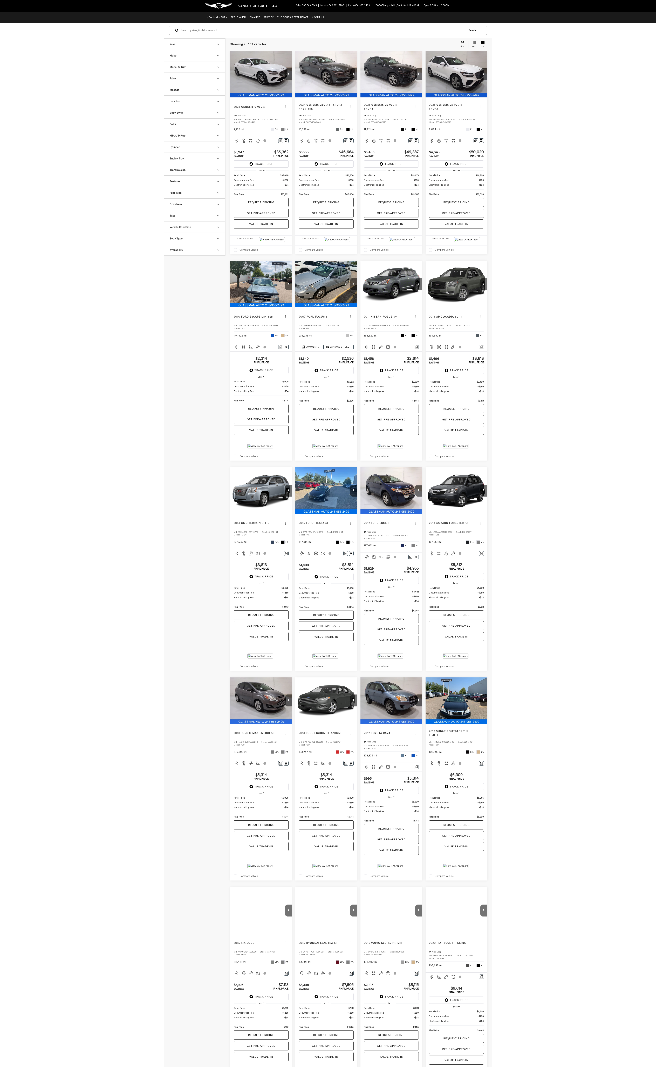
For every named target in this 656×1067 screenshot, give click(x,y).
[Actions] (286, 107)
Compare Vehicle (249, 249)
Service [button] (269, 17)
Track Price (263, 164)
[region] (261, 185)
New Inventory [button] (217, 17)
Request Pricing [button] (261, 202)
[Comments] (280, 140)
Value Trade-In (261, 224)
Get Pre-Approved (261, 213)
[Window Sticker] (286, 140)
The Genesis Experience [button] (293, 17)
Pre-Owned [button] (238, 17)
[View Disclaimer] (265, 140)
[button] (288, 74)
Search (472, 30)
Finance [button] (255, 17)
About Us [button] (318, 17)
